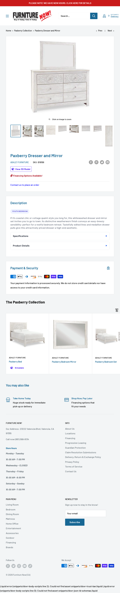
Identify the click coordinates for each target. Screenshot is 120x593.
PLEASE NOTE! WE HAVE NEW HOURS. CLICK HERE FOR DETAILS (60, 3)
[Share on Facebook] (91, 162)
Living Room (12, 504)
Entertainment (13, 528)
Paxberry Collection (23, 30)
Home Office (12, 523)
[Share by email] (108, 162)
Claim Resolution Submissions (80, 452)
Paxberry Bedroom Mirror (64, 361)
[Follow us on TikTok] (30, 566)
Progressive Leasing (75, 442)
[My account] (104, 16)
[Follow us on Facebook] (8, 566)
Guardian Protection (75, 447)
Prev (100, 30)
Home (8, 30)
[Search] (93, 16)
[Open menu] (7, 16)
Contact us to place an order (24, 184)
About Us (69, 428)
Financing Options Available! (28, 175)
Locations (70, 433)
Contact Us (70, 471)
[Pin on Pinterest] (96, 162)
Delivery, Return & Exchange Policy (83, 457)
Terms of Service (73, 466)
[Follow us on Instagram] (19, 566)
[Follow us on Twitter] (13, 566)
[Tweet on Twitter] (102, 162)
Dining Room (12, 514)
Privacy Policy (72, 461)
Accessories (12, 533)
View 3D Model (22, 169)
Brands (9, 547)
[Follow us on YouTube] (25, 566)
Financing (70, 438)
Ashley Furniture (19, 162)
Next (110, 30)
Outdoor (10, 537)
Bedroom (10, 509)
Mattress (10, 518)
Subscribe (75, 522)
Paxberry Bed (15, 361)
